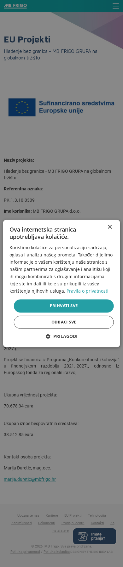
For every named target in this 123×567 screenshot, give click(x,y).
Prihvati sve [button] (64, 306)
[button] (62, 337)
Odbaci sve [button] (63, 322)
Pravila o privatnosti (87, 291)
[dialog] (61, 283)
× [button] (109, 227)
